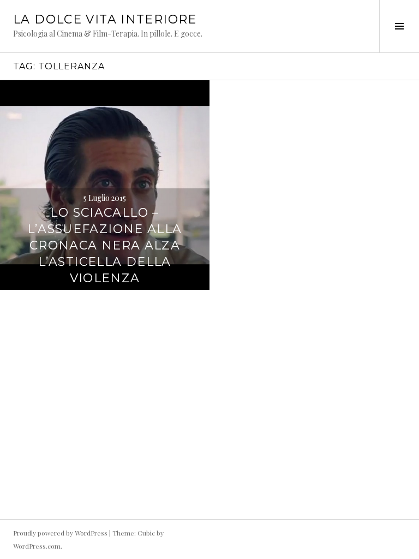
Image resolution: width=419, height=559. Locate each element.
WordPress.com (37, 546)
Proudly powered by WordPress (60, 532)
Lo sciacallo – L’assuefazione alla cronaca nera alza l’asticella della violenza (104, 245)
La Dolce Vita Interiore (105, 19)
